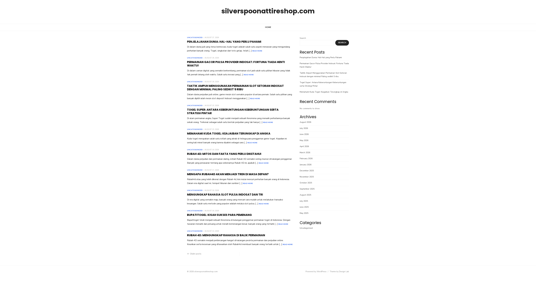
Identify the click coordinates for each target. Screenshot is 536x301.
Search (303, 38)
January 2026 (305, 164)
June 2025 (304, 207)
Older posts (195, 253)
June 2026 (304, 134)
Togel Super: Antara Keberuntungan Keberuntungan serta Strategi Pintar (233, 111)
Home (268, 27)
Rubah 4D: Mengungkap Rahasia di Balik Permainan (226, 235)
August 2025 (305, 195)
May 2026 (304, 140)
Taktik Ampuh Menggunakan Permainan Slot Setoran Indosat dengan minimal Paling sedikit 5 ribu (235, 87)
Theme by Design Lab (339, 271)
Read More (257, 51)
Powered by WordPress (316, 271)
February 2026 (306, 158)
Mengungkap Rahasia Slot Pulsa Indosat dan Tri (225, 194)
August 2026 (305, 122)
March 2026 (305, 152)
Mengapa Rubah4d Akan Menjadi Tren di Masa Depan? (228, 174)
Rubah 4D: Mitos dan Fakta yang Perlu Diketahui (224, 154)
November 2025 (307, 176)
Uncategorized (195, 37)
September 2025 (307, 189)
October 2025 (306, 182)
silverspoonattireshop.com (268, 11)
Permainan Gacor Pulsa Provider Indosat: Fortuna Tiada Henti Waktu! (236, 63)
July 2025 (304, 201)
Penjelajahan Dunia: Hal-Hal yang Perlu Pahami (224, 42)
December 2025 (307, 170)
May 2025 (304, 213)
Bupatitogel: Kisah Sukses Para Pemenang (219, 215)
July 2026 (304, 128)
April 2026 (304, 146)
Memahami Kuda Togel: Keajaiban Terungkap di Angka (228, 133)
